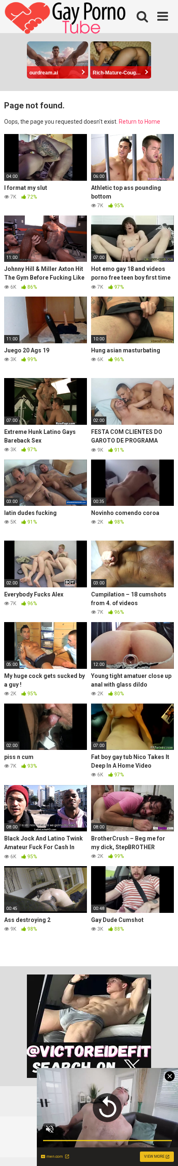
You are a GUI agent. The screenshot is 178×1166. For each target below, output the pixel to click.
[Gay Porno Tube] (66, 19)
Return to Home (139, 121)
